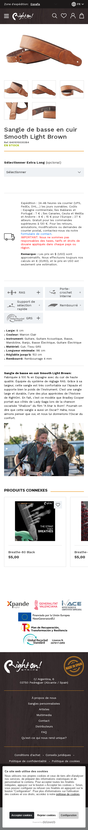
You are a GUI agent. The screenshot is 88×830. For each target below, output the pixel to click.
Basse (68, 338)
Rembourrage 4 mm (38, 358)
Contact (44, 720)
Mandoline (13, 342)
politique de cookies (68, 794)
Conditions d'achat (27, 755)
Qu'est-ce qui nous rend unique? (44, 737)
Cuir (22, 346)
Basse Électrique (43, 342)
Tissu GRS (34, 346)
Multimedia (44, 715)
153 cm (37, 354)
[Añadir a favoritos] (58, 505)
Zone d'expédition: (16, 4)
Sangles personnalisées (44, 703)
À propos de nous (44, 697)
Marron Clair (28, 334)
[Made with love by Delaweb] (44, 822)
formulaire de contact (36, 233)
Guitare (29, 338)
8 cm (20, 330)
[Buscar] (54, 16)
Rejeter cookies (46, 815)
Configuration (69, 815)
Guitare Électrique (69, 342)
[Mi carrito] (81, 16)
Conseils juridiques (58, 755)
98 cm (40, 350)
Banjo (26, 342)
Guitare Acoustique (49, 338)
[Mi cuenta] (73, 16)
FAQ (44, 732)
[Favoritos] (64, 16)
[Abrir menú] (6, 16)
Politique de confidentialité (27, 761)
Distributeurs (44, 726)
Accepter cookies (21, 815)
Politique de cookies (66, 761)
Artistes (44, 709)
